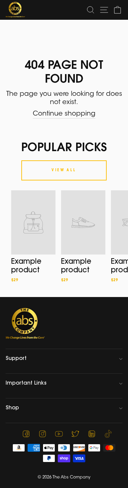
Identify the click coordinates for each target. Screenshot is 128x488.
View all (64, 170)
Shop (12, 408)
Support (16, 358)
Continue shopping (64, 114)
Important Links (26, 383)
